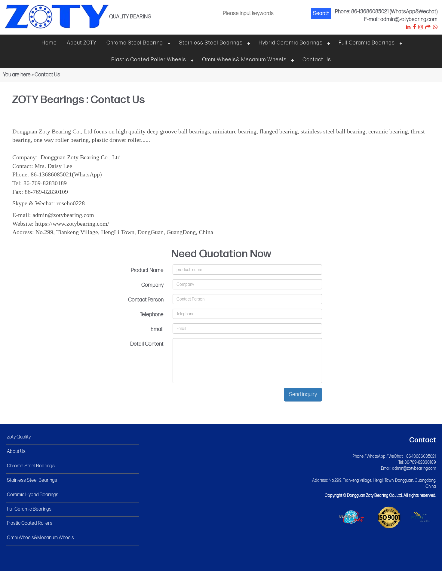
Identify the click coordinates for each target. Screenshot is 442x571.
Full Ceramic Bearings (367, 43)
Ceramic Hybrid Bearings (32, 495)
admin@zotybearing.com (414, 468)
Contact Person (146, 300)
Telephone (152, 314)
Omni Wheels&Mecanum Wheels (40, 538)
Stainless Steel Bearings (32, 480)
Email (157, 329)
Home (49, 43)
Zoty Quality (19, 437)
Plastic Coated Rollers (29, 523)
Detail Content (147, 344)
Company (152, 285)
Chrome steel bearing (134, 43)
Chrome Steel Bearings (31, 466)
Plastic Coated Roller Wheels (148, 59)
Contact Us (316, 59)
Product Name (147, 270)
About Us (16, 451)
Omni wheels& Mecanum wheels (244, 59)
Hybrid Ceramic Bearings (291, 43)
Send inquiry (303, 394)
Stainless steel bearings (211, 43)
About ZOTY (82, 43)
